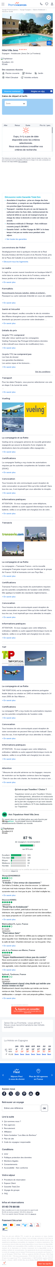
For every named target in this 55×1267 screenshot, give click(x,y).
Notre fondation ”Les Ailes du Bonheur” (20, 1135)
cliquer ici (14, 871)
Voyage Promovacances (10, 9)
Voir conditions (22, 161)
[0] (46, 4)
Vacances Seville (7, 11)
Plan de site (9, 1139)
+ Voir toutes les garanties (16, 239)
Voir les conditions (42, 372)
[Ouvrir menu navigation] (2, 4)
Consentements (10, 1164)
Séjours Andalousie (39, 9)
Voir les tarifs (44, 1264)
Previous (2, 1075)
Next (52, 1075)
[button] (17, 1074)
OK (44, 1108)
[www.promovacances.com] (17, 4)
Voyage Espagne (25, 9)
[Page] (4, 1094)
